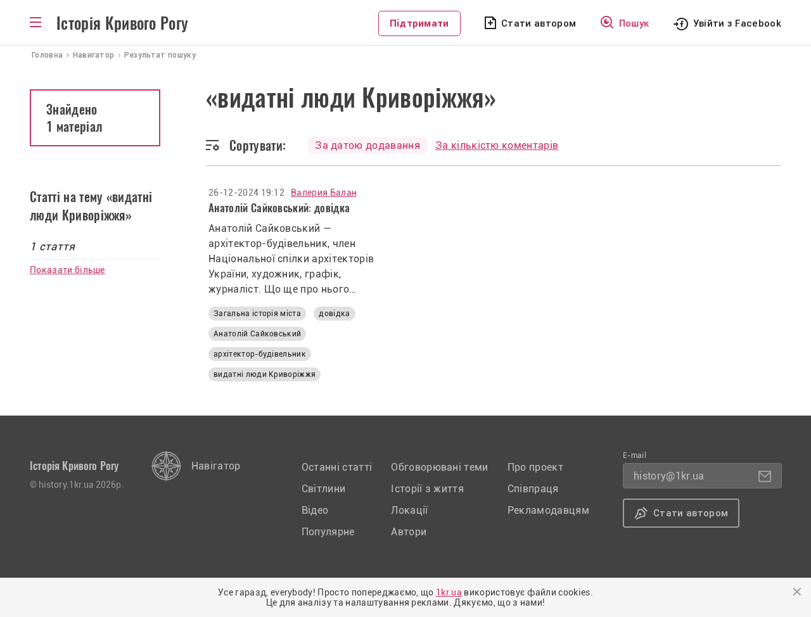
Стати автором (538, 23)
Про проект (535, 467)
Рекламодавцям (548, 510)
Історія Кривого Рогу (122, 23)
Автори (408, 532)
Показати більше (67, 270)
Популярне (328, 532)
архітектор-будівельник (260, 354)
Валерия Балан (324, 193)
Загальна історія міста (257, 313)
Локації (409, 510)
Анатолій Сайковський (257, 333)
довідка (334, 313)
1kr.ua (449, 592)
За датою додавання (367, 145)
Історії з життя (427, 489)
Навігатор (216, 466)
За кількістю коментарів (496, 145)
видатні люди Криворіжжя (265, 374)
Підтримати (419, 23)
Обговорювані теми (439, 467)
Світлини (324, 489)
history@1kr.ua (669, 476)
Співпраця (533, 489)
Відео (315, 510)
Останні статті (337, 467)
